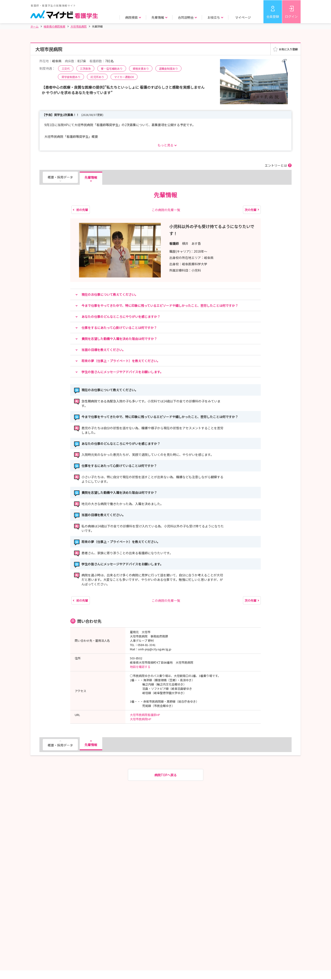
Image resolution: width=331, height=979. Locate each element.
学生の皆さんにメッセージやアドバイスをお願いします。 (122, 371)
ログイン (291, 16)
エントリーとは (276, 165)
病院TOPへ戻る (165, 775)
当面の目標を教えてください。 (103, 349)
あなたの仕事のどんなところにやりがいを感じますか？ (121, 316)
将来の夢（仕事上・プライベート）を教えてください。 (121, 360)
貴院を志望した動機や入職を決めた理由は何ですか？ (119, 338)
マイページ (243, 17)
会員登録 (272, 16)
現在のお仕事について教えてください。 (110, 294)
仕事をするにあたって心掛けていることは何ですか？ (119, 327)
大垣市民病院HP (140, 719)
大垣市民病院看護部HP (145, 715)
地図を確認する (140, 667)
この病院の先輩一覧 (166, 210)
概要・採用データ (60, 177)
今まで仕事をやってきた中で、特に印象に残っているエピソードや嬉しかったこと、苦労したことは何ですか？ (160, 305)
